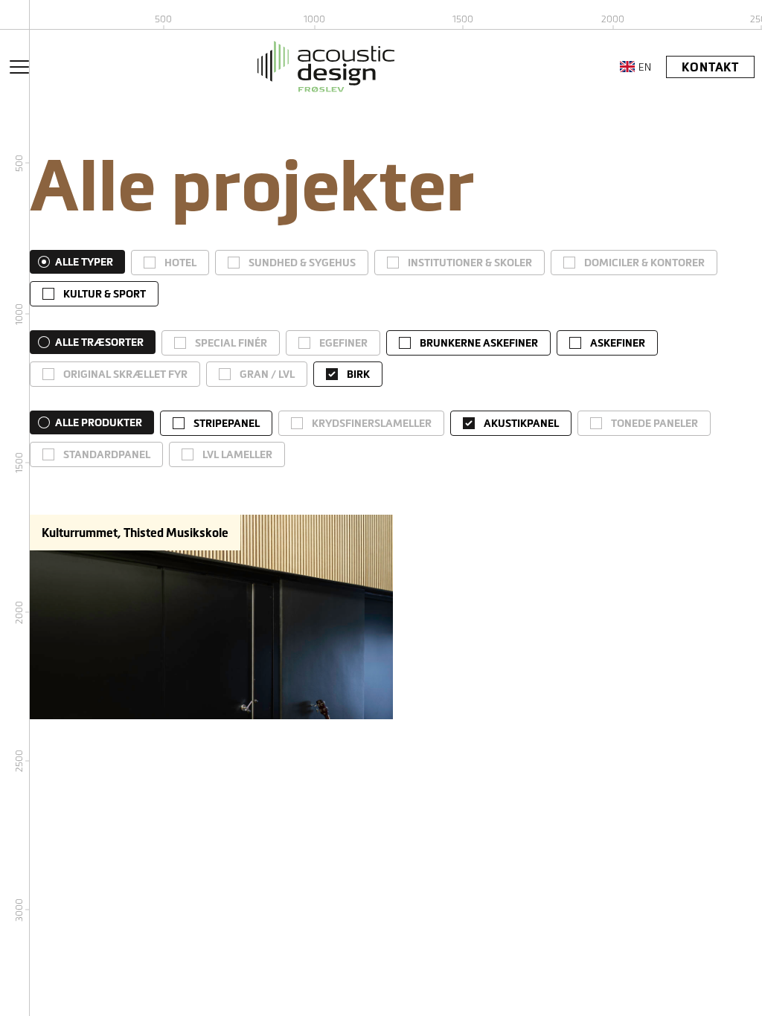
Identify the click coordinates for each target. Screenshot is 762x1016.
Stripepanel (226, 423)
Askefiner (617, 343)
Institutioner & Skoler (470, 262)
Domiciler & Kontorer (644, 262)
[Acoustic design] (325, 66)
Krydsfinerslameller (372, 423)
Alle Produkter (98, 422)
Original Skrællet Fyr (125, 374)
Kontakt (710, 67)
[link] (170, 262)
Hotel (180, 262)
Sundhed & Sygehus (302, 262)
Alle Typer (84, 262)
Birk (358, 374)
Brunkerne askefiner (479, 343)
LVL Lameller (237, 454)
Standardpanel (106, 454)
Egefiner (343, 343)
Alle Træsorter (99, 342)
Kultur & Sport (104, 293)
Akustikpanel (521, 423)
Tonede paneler (654, 423)
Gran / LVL (267, 374)
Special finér (231, 343)
